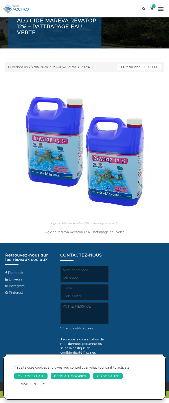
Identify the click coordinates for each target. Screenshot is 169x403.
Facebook (15, 273)
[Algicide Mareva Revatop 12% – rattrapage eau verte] (84, 154)
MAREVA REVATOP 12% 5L (73, 67)
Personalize (107, 376)
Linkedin (15, 279)
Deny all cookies (70, 376)
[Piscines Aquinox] (16, 8)
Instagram (16, 286)
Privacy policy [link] (31, 384)
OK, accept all (31, 376)
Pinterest (15, 293)
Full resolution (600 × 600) (139, 67)
